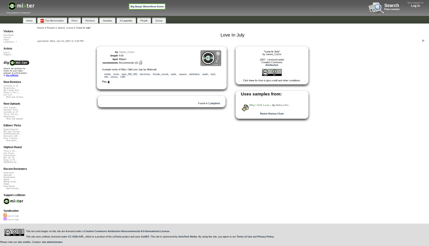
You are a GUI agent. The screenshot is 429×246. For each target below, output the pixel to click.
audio (205, 74)
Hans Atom (9, 173)
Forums (7, 37)
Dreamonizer (9, 177)
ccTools (117, 236)
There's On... (10, 151)
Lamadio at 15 (11, 86)
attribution (194, 74)
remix (116, 74)
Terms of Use (244, 236)
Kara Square (9, 186)
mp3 (212, 74)
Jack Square (10, 107)
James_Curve (126, 52)
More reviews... (13, 188)
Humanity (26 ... (12, 136)
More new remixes (14, 97)
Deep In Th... (10, 160)
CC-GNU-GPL (76, 236)
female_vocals (160, 74)
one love (8, 95)
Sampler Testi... (12, 110)
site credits (24, 242)
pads (173, 74)
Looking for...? (10, 42)
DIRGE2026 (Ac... (13, 134)
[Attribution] (272, 75)
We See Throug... (13, 131)
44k (106, 77)
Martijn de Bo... (11, 182)
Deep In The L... (12, 92)
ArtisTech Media (187, 236)
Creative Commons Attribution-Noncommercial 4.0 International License (126, 231)
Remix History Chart (272, 113)
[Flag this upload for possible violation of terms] (423, 41)
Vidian (6, 184)
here (251, 80)
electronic (145, 74)
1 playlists (214, 103)
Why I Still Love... (260, 105)
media (107, 74)
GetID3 (145, 236)
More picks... (12, 140)
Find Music (9, 35)
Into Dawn (9, 153)
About (6, 40)
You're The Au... (12, 114)
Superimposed (11, 129)
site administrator (52, 242)
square (183, 74)
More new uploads (14, 119)
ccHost (46, 236)
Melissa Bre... (283, 105)
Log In (415, 5)
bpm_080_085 (129, 74)
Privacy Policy (265, 236)
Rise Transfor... (12, 138)
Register (7, 55)
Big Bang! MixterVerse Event (147, 6)
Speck (6, 179)
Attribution (271, 65)
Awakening (9, 88)
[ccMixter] (21, 8)
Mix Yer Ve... (10, 158)
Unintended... (10, 155)
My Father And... (12, 90)
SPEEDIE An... (11, 162)
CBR (122, 77)
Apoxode (8, 175)
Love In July (13, 216)
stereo (114, 77)
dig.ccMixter (12, 75)
